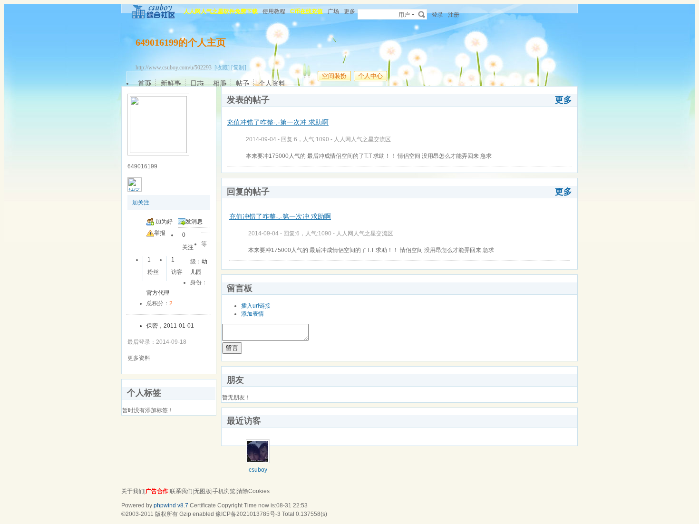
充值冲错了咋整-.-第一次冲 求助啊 (278, 122)
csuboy (258, 469)
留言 (232, 347)
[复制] (238, 67)
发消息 (194, 221)
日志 (197, 83)
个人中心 (370, 75)
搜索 (422, 14)
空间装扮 (334, 75)
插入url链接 (256, 305)
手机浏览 (224, 491)
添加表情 (252, 314)
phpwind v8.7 (171, 505)
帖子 (242, 83)
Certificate (203, 505)
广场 (333, 11)
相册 (219, 83)
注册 (453, 15)
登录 (437, 15)
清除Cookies (253, 491)
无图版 (202, 491)
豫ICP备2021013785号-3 (248, 514)
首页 (144, 83)
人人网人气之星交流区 (362, 139)
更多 (563, 100)
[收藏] (222, 67)
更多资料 (138, 358)
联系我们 (181, 491)
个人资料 (272, 83)
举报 (159, 233)
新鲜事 (171, 83)
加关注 (140, 202)
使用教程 (273, 11)
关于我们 (132, 491)
